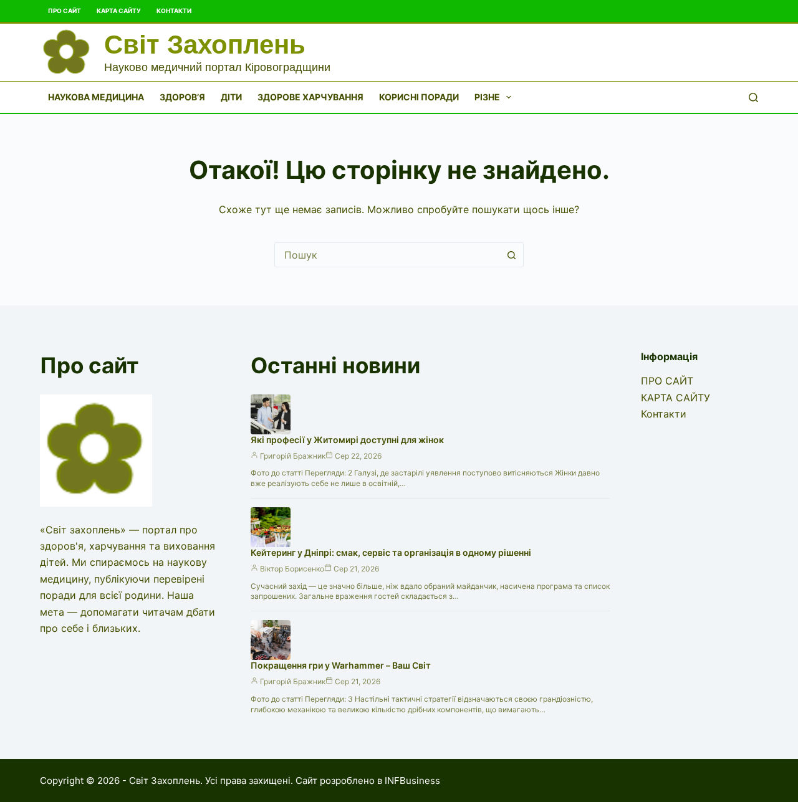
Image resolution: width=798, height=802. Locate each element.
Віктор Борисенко (292, 568)
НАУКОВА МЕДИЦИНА (96, 97)
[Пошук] (753, 97)
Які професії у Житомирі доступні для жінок (347, 439)
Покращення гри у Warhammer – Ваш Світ (341, 665)
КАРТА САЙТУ (119, 10)
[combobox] (387, 254)
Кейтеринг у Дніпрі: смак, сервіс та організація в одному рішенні (391, 552)
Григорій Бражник (292, 456)
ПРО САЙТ (64, 10)
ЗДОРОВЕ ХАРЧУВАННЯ (310, 97)
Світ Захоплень (204, 44)
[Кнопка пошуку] (511, 255)
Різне (487, 97)
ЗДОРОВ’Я (182, 97)
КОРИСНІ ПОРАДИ (419, 97)
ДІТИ (231, 97)
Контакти (173, 10)
